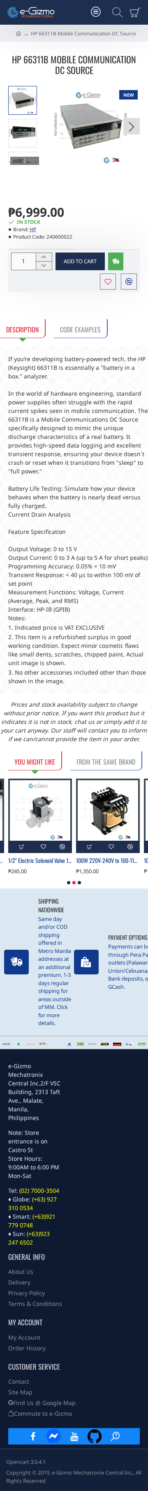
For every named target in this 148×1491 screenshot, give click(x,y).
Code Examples (80, 329)
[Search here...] (115, 12)
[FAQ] (115, 1436)
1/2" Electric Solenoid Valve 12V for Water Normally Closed (40, 861)
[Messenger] (53, 1436)
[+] (44, 257)
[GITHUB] (94, 1436)
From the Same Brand (105, 762)
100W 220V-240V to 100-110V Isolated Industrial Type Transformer (108, 861)
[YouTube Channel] (74, 1436)
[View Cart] (136, 12)
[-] (44, 265)
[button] (49, 126)
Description (22, 329)
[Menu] (95, 12)
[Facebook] (33, 1436)
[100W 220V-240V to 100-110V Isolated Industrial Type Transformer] (108, 810)
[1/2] (40, 810)
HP (33, 229)
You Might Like (34, 762)
